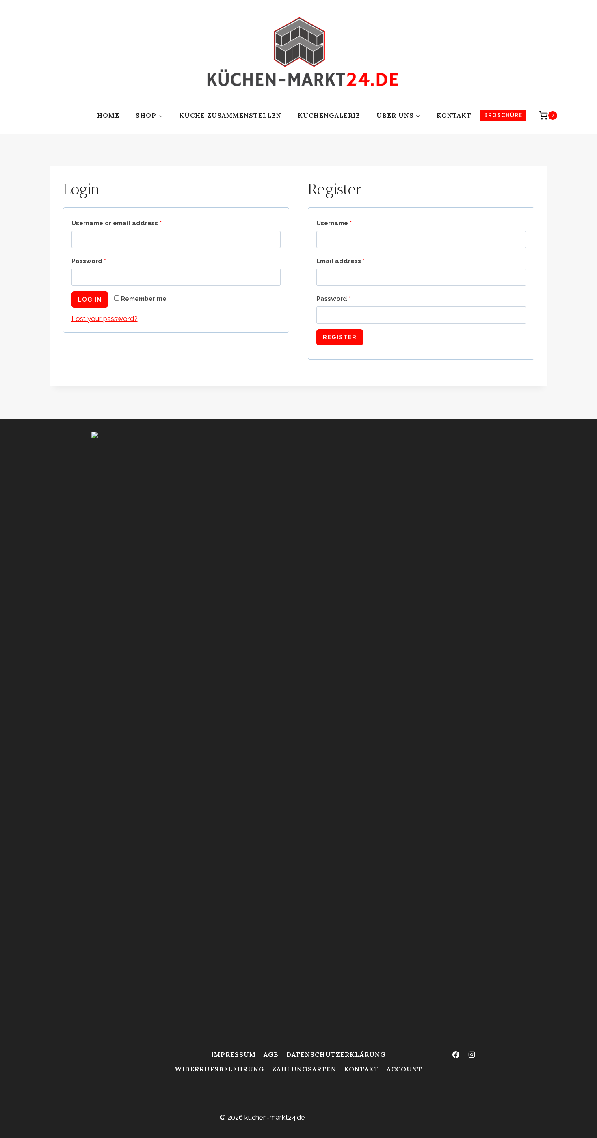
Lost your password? (104, 319)
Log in (90, 299)
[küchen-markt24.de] (304, 54)
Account (404, 1069)
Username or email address (116, 223)
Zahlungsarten (304, 1069)
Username (334, 223)
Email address (340, 261)
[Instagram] (472, 1055)
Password (88, 261)
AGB (271, 1054)
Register (340, 337)
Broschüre (503, 115)
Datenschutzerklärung (336, 1054)
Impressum (233, 1054)
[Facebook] (456, 1055)
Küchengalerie (329, 115)
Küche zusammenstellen (230, 115)
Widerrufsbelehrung (219, 1069)
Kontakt (454, 115)
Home (108, 115)
